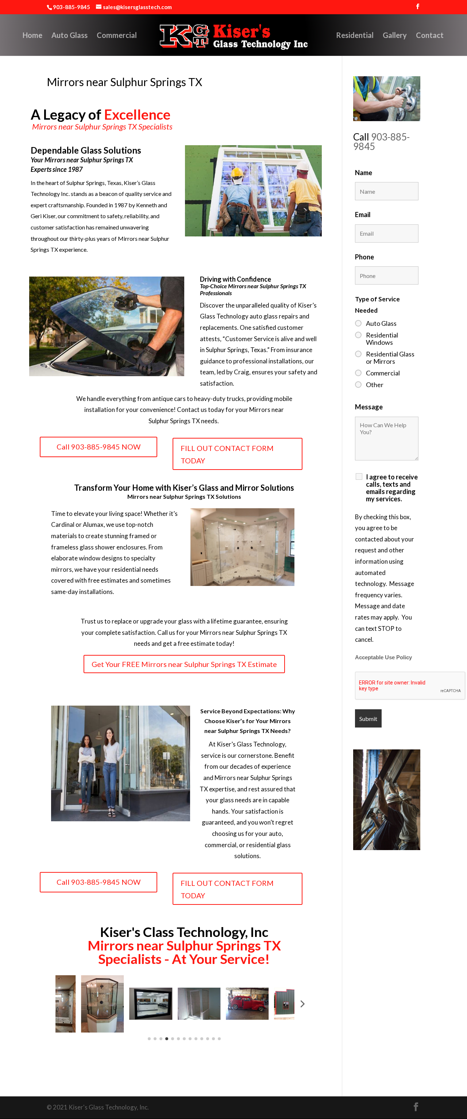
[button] (66, 1003)
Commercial (117, 35)
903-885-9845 (381, 141)
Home (32, 35)
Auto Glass (69, 35)
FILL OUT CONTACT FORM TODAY (227, 454)
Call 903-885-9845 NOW (98, 446)
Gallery (395, 35)
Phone (364, 257)
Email (363, 215)
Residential (355, 35)
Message (369, 407)
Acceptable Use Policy (383, 657)
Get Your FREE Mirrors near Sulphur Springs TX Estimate (184, 664)
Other (374, 384)
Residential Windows (382, 338)
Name (363, 173)
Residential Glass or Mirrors (390, 357)
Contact (430, 35)
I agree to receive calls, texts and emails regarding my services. (392, 487)
